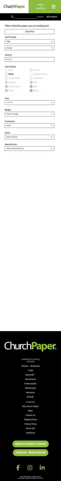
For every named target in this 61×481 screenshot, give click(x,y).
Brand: (7, 133)
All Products (51, 17)
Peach (36, 70)
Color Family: (10, 67)
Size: (7, 98)
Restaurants (30, 388)
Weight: (8, 110)
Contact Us (30, 415)
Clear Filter (29, 32)
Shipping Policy (30, 419)
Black (35, 90)
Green (11, 90)
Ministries (30, 392)
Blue (35, 86)
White (11, 74)
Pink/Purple (14, 86)
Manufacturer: (11, 144)
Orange (11, 82)
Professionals (30, 384)
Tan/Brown (38, 78)
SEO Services (39, 478)
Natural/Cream (40, 74)
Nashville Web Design (30, 478)
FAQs (30, 411)
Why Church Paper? (30, 406)
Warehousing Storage (30, 443)
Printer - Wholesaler (31, 452)
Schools (30, 397)
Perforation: (10, 121)
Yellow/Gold (14, 78)
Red (35, 82)
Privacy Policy (30, 424)
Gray (10, 70)
